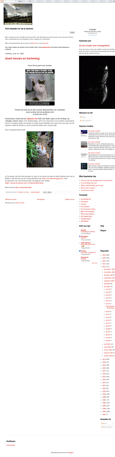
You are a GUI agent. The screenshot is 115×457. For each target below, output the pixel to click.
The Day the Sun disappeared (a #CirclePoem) (97, 180)
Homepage (41, 199)
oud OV (83, 238)
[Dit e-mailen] (44, 192)
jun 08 (108, 329)
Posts (83, 117)
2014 (104, 379)
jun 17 (108, 314)
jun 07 (108, 332)
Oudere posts (69, 199)
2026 (104, 255)
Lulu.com (45, 43)
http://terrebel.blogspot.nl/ (52, 178)
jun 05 (108, 335)
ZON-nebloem (86, 243)
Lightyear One (32, 119)
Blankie (83, 230)
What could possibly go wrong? (92, 185)
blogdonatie (46, 47)
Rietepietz (84, 236)
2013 (104, 382)
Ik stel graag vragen (88, 209)
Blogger (71, 452)
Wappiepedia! (86, 219)
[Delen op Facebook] (49, 192)
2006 (104, 403)
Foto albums (85, 206)
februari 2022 (109, 353)
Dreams (83, 204)
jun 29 (108, 289)
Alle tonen (94, 263)
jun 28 (108, 292)
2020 (104, 362)
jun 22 (108, 301)
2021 (104, 359)
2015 (104, 377)
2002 (104, 414)
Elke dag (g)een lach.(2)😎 (88, 245)
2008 (104, 397)
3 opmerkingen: (35, 192)
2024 (104, 261)
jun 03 (108, 337)
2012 (104, 385)
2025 (104, 258)
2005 (104, 406)
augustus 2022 (109, 281)
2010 (104, 391)
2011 (104, 388)
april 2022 (107, 347)
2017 (104, 371)
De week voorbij (94, 131)
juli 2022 (107, 284)
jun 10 (108, 326)
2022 (104, 267)
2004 (104, 409)
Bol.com (34, 43)
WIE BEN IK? (85, 221)
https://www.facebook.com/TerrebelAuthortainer (24, 183)
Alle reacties (86, 120)
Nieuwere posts (10, 199)
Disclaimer (84, 202)
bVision (83, 251)
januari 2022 (108, 356)
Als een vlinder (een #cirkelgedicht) (94, 46)
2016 (104, 374)
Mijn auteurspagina (87, 214)
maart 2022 (108, 350)
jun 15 (108, 317)
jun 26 (108, 295)
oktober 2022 (109, 275)
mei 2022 (107, 344)
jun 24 (108, 298)
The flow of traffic (87, 190)
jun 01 (108, 340)
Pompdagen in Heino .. (88, 232)
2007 (104, 400)
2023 (104, 264)
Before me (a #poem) (88, 188)
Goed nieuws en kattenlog (22, 58)
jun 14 (108, 320)
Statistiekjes (10, 445)
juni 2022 (107, 286)
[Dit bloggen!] (45, 192)
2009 (104, 394)
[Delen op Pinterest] (51, 192)
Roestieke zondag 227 (88, 252)
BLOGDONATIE (86, 199)
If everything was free (89, 183)
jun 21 (108, 304)
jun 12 (108, 323)
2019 (104, 365)
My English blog (86, 216)
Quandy (83, 259)
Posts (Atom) (20, 203)
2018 (104, 368)
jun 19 (108, 311)
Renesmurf (84, 257)
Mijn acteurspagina (87, 211)
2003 (104, 411)
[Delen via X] (47, 192)
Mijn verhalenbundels (23, 187)
